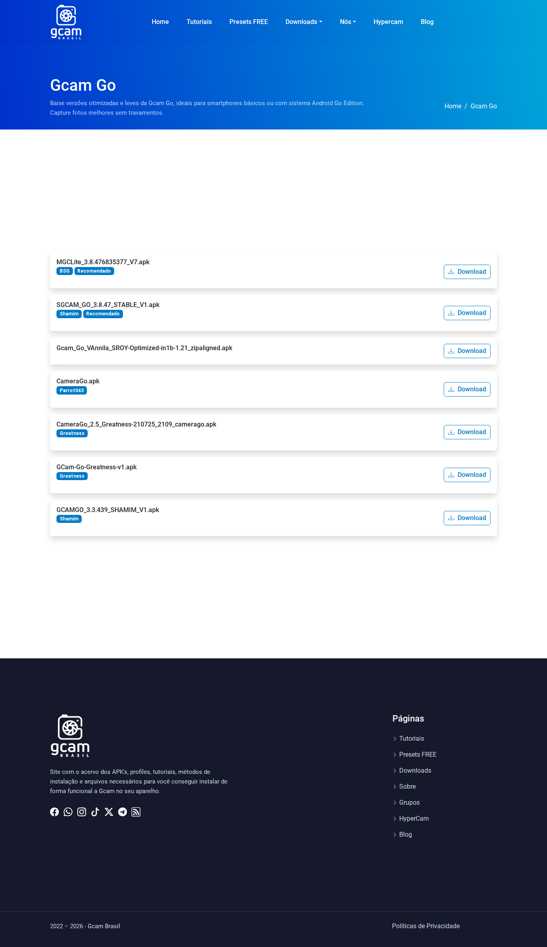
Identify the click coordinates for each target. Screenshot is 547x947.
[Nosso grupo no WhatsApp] (68, 809)
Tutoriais (199, 22)
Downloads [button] (301, 22)
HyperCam (414, 818)
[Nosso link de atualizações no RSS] (136, 809)
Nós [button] (345, 22)
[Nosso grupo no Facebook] (54, 809)
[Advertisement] (273, 189)
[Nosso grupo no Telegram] (122, 809)
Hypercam (388, 22)
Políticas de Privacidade (426, 926)
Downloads (415, 770)
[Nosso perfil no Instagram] (81, 809)
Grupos (409, 802)
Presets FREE (248, 22)
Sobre (407, 786)
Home (160, 22)
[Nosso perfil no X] (109, 809)
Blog (427, 22)
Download (471, 271)
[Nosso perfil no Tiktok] (95, 809)
